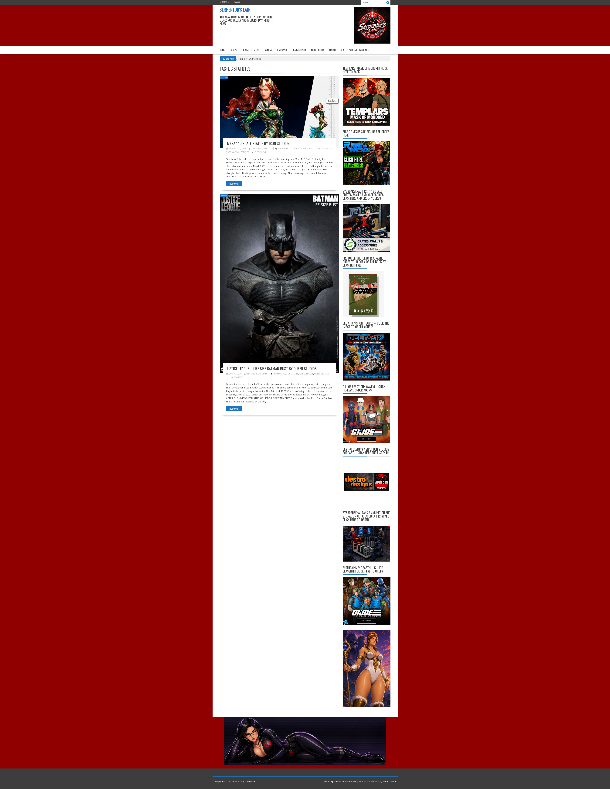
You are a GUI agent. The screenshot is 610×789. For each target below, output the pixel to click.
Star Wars (282, 49)
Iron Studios (319, 148)
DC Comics (294, 148)
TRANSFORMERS (299, 49)
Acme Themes (390, 781)
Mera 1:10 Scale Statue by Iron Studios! (258, 143)
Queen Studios (321, 373)
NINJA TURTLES (318, 49)
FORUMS (233, 49)
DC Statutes (306, 148)
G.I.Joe (257, 49)
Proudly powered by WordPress (340, 781)
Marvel (332, 49)
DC (342, 49)
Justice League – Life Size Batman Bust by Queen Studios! (271, 368)
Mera (329, 148)
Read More (234, 183)
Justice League (306, 373)
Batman (224, 195)
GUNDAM (268, 49)
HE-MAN (245, 49)
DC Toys (224, 77)
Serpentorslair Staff (261, 148)
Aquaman (283, 148)
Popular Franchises (359, 49)
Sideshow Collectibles (237, 152)
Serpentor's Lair (235, 9)
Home (222, 49)
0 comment (260, 152)
